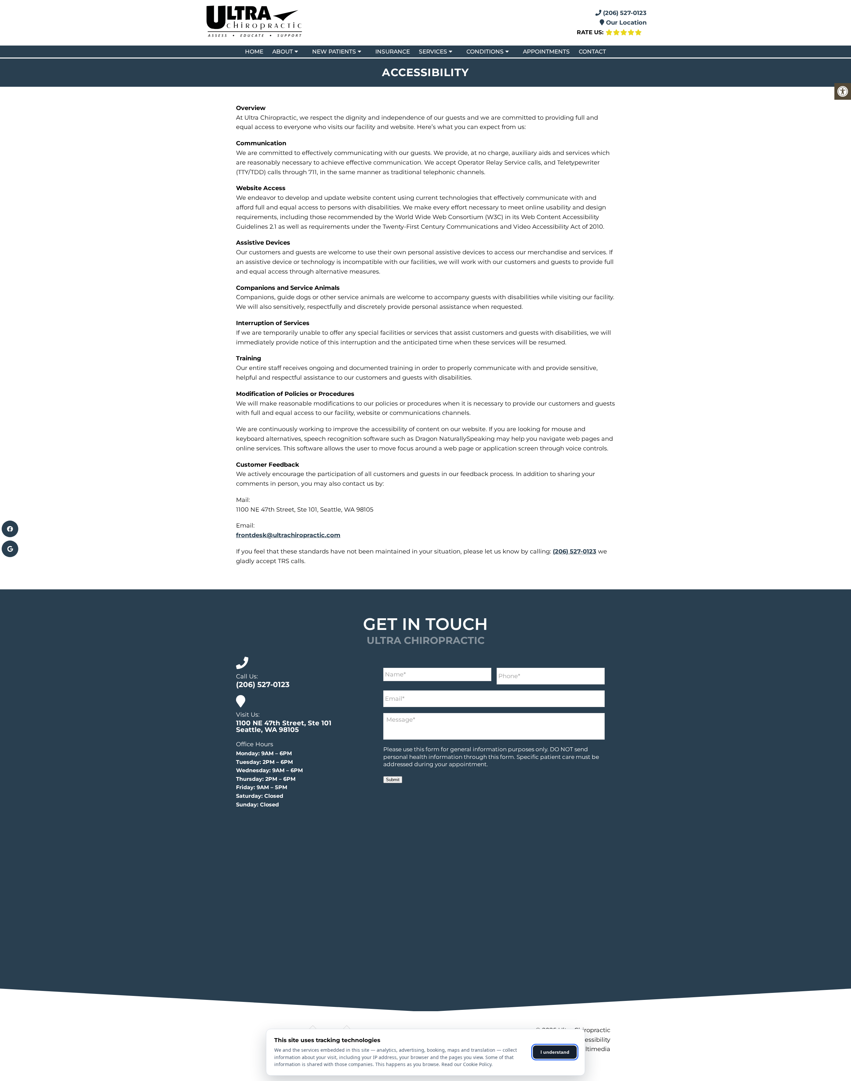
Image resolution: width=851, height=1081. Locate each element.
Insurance (392, 51)
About (282, 51)
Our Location (625, 22)
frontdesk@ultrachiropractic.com (288, 535)
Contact (592, 51)
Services (433, 51)
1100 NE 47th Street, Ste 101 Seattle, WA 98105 (283, 726)
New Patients (334, 51)
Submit (393, 779)
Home (254, 51)
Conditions (485, 51)
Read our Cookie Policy (466, 1064)
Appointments (546, 51)
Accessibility (592, 1039)
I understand (555, 1052)
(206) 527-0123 (624, 13)
